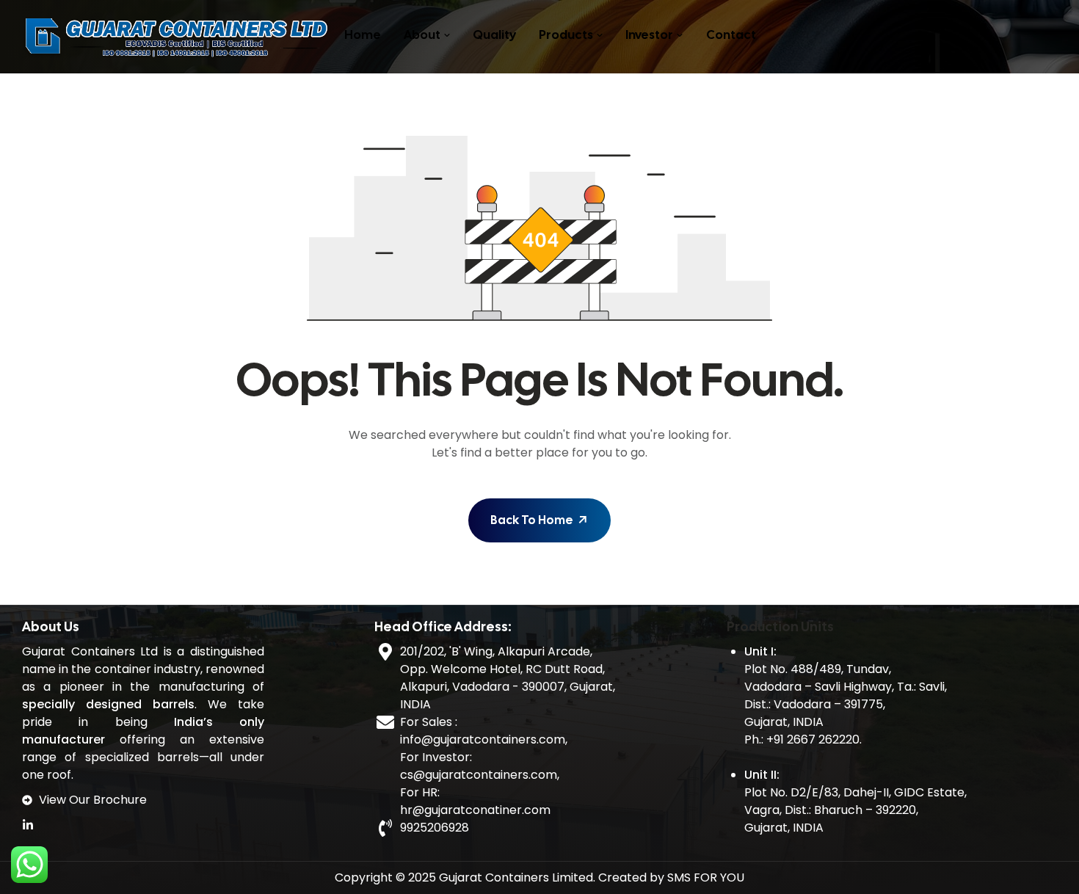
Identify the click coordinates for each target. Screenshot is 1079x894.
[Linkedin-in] (28, 825)
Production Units (780, 626)
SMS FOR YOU (705, 877)
